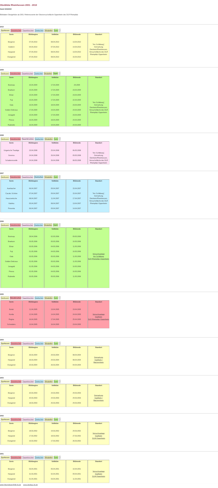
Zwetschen (39, 30)
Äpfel (56, 30)
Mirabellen (49, 30)
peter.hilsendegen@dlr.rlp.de (10, 485)
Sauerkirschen (28, 30)
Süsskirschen (16, 30)
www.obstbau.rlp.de (30, 485)
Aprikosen (5, 74)
